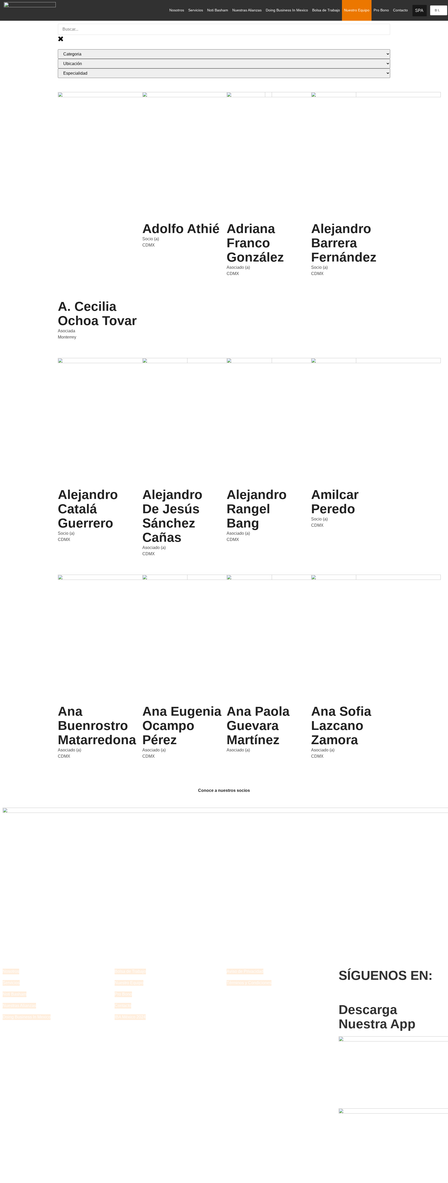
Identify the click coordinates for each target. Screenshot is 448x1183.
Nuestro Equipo (356, 10)
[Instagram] (387, 994)
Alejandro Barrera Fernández (343, 242)
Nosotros (176, 10)
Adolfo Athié (181, 228)
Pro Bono (381, 10)
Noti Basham (217, 10)
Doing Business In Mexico (287, 10)
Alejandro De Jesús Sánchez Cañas (172, 516)
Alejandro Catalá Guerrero (88, 508)
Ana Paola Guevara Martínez (258, 725)
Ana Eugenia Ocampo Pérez (181, 725)
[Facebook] (345, 994)
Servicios (195, 10)
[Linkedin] (373, 994)
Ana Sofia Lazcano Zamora (341, 725)
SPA (419, 10)
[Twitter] (359, 994)
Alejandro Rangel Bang (257, 508)
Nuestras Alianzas (247, 10)
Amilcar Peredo (335, 501)
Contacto (400, 10)
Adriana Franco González (255, 242)
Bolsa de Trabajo (326, 10)
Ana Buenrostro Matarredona (97, 725)
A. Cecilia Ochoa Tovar (97, 313)
